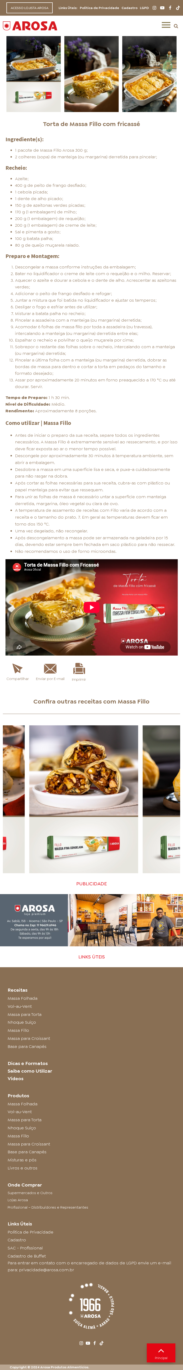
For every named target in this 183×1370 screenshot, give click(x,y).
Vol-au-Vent (20, 1006)
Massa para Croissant (29, 1038)
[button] (176, 26)
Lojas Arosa (18, 1199)
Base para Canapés (27, 1046)
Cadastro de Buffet (27, 1256)
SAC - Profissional (25, 1248)
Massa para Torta (24, 1014)
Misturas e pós (22, 1160)
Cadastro (129, 8)
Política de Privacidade (99, 8)
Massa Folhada (22, 998)
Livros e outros (22, 1168)
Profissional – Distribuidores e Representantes (48, 1207)
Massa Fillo (133, 701)
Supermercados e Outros (30, 1192)
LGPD (144, 8)
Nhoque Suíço (22, 1022)
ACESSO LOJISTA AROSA (29, 8)
